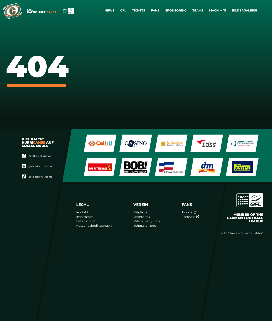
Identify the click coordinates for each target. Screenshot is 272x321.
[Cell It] (100, 143)
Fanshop (188, 217)
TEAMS (197, 10)
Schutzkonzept (145, 225)
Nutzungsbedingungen (94, 225)
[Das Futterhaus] (100, 167)
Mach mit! (217, 10)
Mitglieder (141, 212)
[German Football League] (249, 200)
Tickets (138, 10)
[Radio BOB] (135, 167)
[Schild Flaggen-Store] (171, 167)
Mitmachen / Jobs (147, 221)
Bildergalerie (244, 10)
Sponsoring (176, 10)
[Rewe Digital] (242, 167)
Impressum (84, 217)
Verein (141, 204)
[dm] (206, 167)
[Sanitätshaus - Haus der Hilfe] (171, 143)
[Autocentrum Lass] (206, 143)
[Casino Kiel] (135, 143)
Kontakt (82, 212)
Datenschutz (85, 221)
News (109, 10)
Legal (82, 204)
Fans (155, 10)
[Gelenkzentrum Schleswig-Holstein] (242, 143)
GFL (123, 10)
